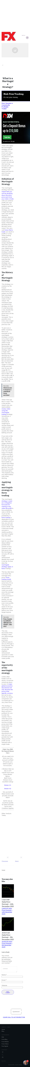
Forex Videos (5, 1044)
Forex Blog (4, 1039)
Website (4, 985)
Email (4, 980)
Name (4, 975)
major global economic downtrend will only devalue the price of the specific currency (7, 688)
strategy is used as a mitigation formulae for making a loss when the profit (7, 504)
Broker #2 (7, 788)
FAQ (3, 1037)
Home (3, 1029)
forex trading (6, 517)
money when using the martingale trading (6, 411)
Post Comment (7, 992)
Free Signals (5, 1046)
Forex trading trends (6, 578)
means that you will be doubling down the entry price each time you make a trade (8, 195)
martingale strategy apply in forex (7, 566)
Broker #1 (7, 785)
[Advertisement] (15, 15)
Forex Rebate (5, 1041)
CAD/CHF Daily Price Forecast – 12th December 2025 (8, 902)
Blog (3, 1031)
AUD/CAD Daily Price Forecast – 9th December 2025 (8, 936)
